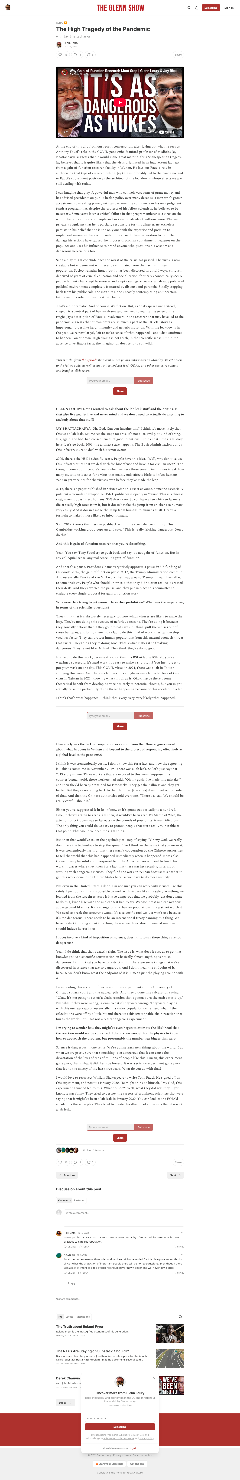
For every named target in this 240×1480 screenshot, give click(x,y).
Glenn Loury (71, 43)
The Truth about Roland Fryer (79, 1327)
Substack (102, 1472)
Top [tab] (60, 1316)
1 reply (71, 1283)
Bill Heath (70, 1233)
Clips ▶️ (61, 22)
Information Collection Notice (118, 1438)
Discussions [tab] (83, 1316)
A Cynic (68, 1254)
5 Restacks (98, 1150)
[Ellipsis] (182, 1232)
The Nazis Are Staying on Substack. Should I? (92, 1351)
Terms (127, 1455)
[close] (154, 1377)
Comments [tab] (64, 1200)
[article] (120, 1334)
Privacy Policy (147, 1438)
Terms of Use (137, 1434)
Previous (69, 1175)
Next (173, 1175)
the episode (89, 360)
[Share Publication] (196, 7)
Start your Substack (111, 1463)
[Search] (189, 7)
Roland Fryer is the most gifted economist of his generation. (92, 1331)
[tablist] (71, 1200)
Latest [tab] (69, 1316)
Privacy (117, 1455)
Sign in (229, 7)
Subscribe (211, 7)
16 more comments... (68, 1299)
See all (63, 1402)
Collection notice (142, 1455)
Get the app (137, 1463)
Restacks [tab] (79, 1200)
